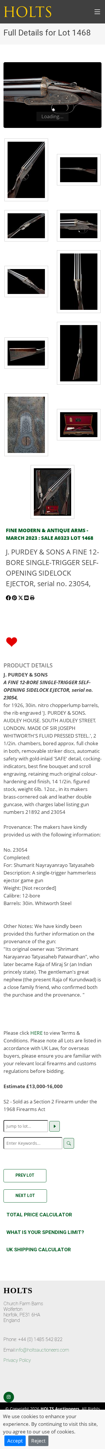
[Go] (54, 1126)
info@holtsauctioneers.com (42, 1350)
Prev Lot (24, 1175)
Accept (15, 1440)
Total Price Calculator (39, 1215)
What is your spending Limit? (45, 1232)
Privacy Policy (17, 1360)
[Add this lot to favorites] (12, 641)
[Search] (69, 1143)
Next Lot (25, 1195)
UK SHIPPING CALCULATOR (38, 1249)
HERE (36, 1032)
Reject (38, 1440)
